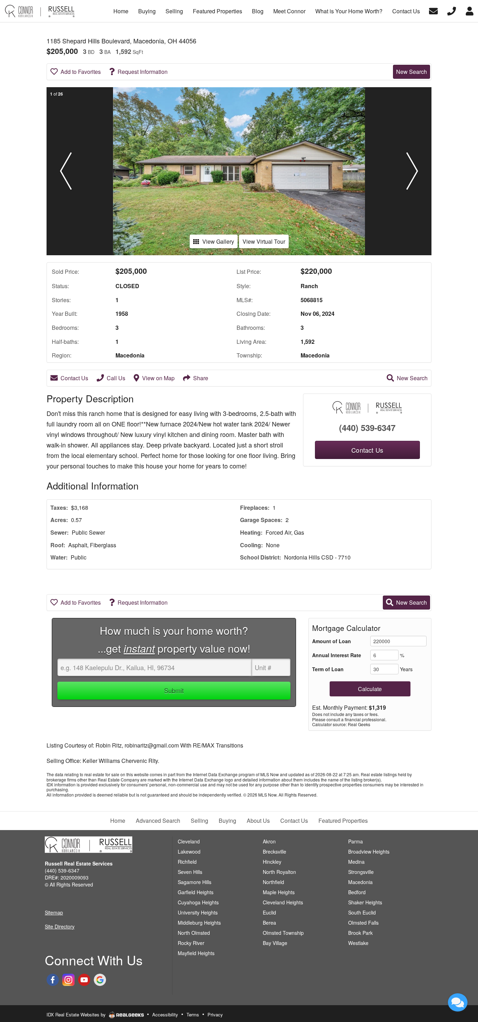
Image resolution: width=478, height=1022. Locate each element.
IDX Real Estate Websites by (77, 1014)
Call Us (116, 378)
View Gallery (218, 241)
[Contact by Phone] (451, 10)
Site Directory (60, 926)
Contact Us (74, 378)
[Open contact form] (433, 10)
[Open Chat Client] (458, 1002)
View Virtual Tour (263, 241)
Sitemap (54, 912)
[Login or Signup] (469, 10)
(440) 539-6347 (367, 427)
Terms (193, 1014)
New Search (411, 72)
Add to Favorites (81, 72)
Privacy (215, 1014)
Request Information (143, 72)
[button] (66, 171)
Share (200, 378)
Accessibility (165, 1014)
